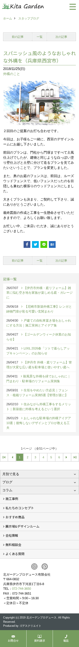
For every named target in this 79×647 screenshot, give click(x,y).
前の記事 (18, 36)
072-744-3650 (21, 588)
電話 (66, 641)
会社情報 (11, 535)
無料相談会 (13, 544)
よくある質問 (14, 553)
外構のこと (11, 74)
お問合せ (13, 641)
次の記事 (61, 36)
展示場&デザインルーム (22, 526)
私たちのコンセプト (19, 508)
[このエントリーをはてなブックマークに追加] (52, 244)
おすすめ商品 (14, 517)
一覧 (40, 36)
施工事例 (11, 498)
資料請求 (39, 641)
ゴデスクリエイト (30, 625)
